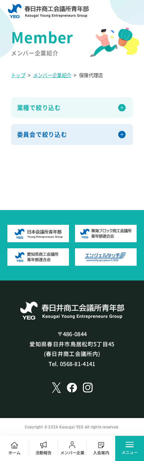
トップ (18, 75)
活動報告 (43, 452)
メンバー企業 (72, 452)
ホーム (14, 452)
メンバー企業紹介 (52, 75)
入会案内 (101, 452)
